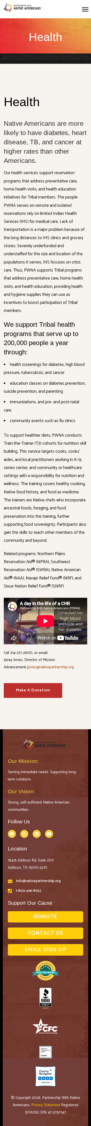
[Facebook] (12, 834)
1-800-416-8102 (28, 891)
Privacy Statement (46, 1105)
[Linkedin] (37, 834)
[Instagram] (24, 834)
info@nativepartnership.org (38, 881)
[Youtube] (49, 834)
